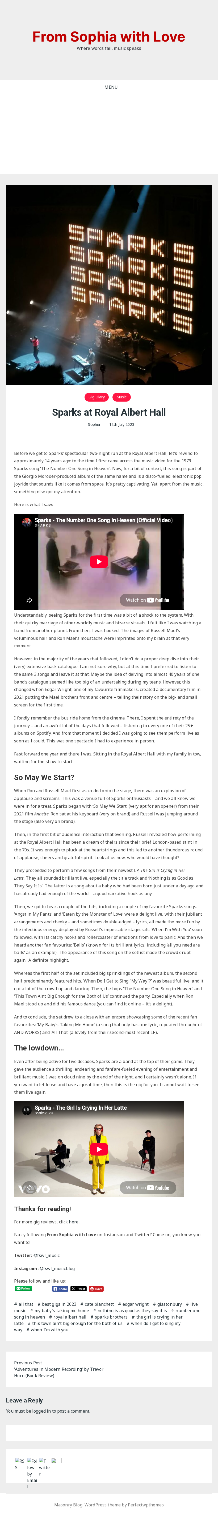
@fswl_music (47, 1255)
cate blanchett (99, 1304)
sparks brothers (111, 1317)
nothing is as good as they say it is (132, 1310)
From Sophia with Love (108, 36)
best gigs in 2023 (59, 1304)
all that (26, 1304)
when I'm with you (50, 1330)
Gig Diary (96, 396)
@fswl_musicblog (57, 1268)
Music (121, 396)
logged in (41, 1411)
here (73, 1222)
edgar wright (136, 1304)
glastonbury (169, 1304)
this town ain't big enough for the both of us (77, 1323)
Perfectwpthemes (146, 1505)
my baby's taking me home (62, 1310)
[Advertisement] (109, 134)
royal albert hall (69, 1317)
